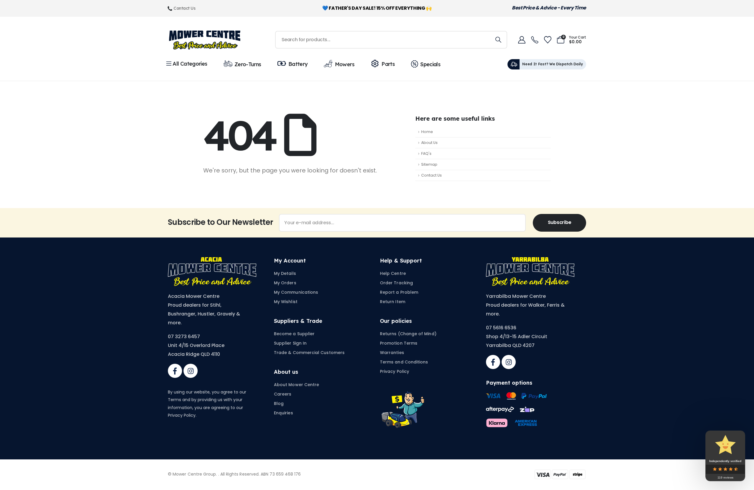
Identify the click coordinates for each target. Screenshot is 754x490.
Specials (430, 64)
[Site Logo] (205, 40)
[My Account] (521, 40)
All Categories (190, 63)
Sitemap (429, 164)
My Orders (285, 283)
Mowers (344, 64)
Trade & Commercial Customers (309, 353)
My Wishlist (285, 302)
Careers (283, 394)
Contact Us (431, 175)
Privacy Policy (394, 371)
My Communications (296, 292)
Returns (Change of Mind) (408, 334)
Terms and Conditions (404, 362)
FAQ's (426, 153)
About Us (429, 142)
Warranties (392, 353)
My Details (285, 273)
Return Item (392, 302)
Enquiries (283, 413)
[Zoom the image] (212, 260)
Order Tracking (396, 283)
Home (427, 131)
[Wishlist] (547, 40)
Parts (388, 64)
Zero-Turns (247, 64)
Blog (279, 403)
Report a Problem (399, 292)
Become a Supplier (294, 334)
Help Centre (393, 273)
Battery (298, 64)
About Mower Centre (296, 385)
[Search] (498, 39)
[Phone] (534, 40)
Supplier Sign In (290, 343)
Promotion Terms (398, 343)
